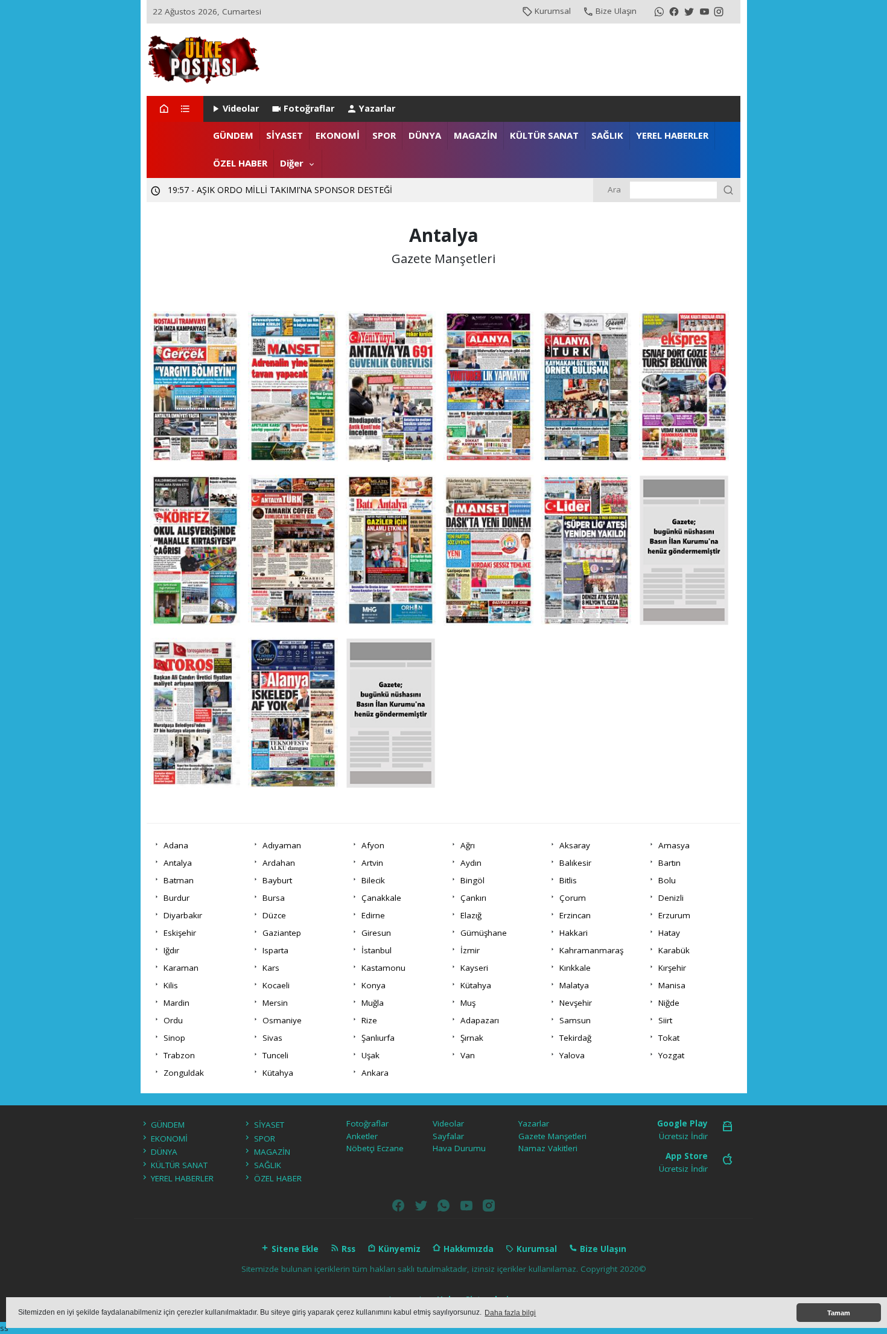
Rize (369, 1020)
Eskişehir (180, 932)
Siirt (665, 1020)
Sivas (272, 1037)
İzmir (470, 950)
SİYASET (284, 135)
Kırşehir (672, 967)
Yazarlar (377, 108)
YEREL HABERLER (672, 135)
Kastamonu (383, 967)
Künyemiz (398, 1248)
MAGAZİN (475, 135)
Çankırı (473, 897)
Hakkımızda (467, 1248)
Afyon (372, 845)
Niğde (668, 1002)
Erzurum (674, 915)
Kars (270, 967)
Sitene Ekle (294, 1248)
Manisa (671, 985)
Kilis (171, 985)
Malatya (574, 985)
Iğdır (171, 950)
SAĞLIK (607, 135)
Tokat (668, 1037)
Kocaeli (276, 985)
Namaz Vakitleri (547, 1148)
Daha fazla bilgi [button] (510, 1313)
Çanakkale (381, 897)
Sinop (174, 1037)
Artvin (372, 862)
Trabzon (179, 1055)
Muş (467, 1002)
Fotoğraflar (309, 108)
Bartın (669, 862)
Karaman (181, 967)
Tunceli (275, 1055)
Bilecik (373, 880)
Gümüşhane (483, 932)
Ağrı (467, 845)
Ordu (173, 1020)
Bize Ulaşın (616, 10)
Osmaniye (282, 1020)
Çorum (572, 897)
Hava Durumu (459, 1148)
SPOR (384, 135)
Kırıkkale (575, 967)
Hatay (669, 932)
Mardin (176, 1002)
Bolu (667, 880)
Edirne (373, 915)
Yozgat (671, 1055)
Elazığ (471, 915)
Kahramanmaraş (591, 950)
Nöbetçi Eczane (375, 1148)
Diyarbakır (183, 915)
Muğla (372, 1002)
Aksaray (574, 845)
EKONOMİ (338, 135)
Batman (179, 880)
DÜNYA (425, 135)
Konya (373, 985)
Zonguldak (184, 1072)
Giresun (376, 932)
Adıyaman (281, 845)
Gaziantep (281, 932)
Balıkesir (575, 862)
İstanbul (376, 950)
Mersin (275, 1002)
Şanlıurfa (378, 1037)
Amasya (674, 845)
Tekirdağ (575, 1037)
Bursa (273, 897)
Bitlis (568, 880)
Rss (347, 1248)
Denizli (671, 897)
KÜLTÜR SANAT (544, 135)
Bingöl (472, 880)
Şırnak (471, 1037)
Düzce (274, 915)
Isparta (275, 950)
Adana (176, 845)
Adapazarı (479, 1020)
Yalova (572, 1055)
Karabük (674, 950)
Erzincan (575, 915)
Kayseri (474, 967)
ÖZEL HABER (240, 163)
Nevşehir (575, 1002)
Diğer (292, 163)
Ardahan (278, 862)
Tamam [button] (838, 1313)
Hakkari (573, 932)
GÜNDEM (233, 135)
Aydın (471, 862)
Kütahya (475, 985)
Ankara (375, 1072)
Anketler (362, 1136)
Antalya (178, 862)
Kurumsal (553, 10)
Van (467, 1055)
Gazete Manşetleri (552, 1136)
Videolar (241, 108)
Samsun (575, 1020)
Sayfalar (448, 1136)
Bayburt (277, 880)
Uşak (370, 1055)
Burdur (176, 897)
